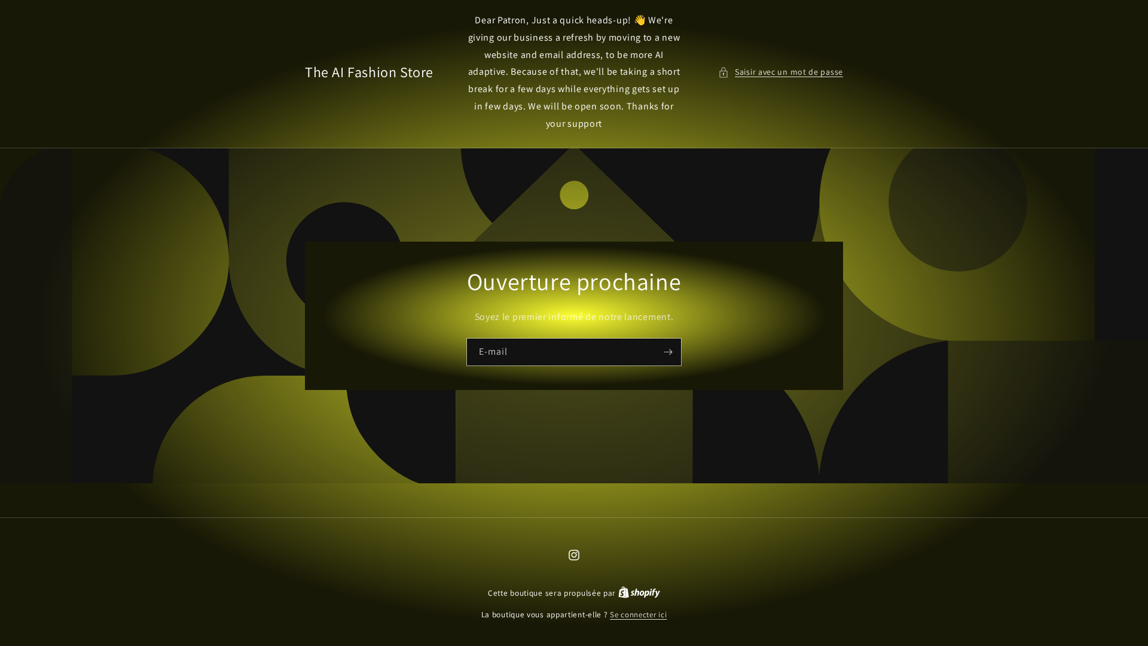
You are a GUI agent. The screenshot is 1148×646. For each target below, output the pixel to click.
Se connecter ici (638, 615)
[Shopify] (639, 593)
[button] (780, 72)
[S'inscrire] (668, 351)
